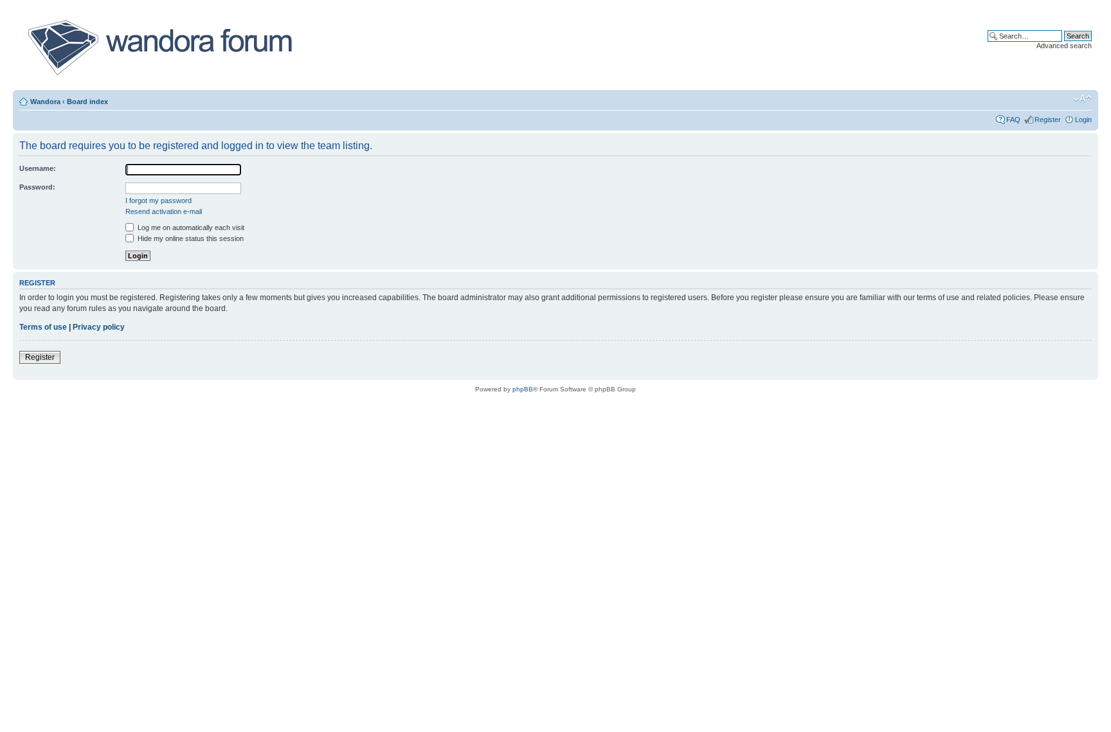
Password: (37, 187)
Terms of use (43, 327)
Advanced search (1064, 45)
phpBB (522, 389)
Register (1047, 119)
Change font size (1082, 99)
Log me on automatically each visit (190, 227)
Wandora (45, 101)
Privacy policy (99, 327)
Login (1083, 119)
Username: (37, 168)
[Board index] (159, 47)
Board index (87, 101)
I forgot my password (158, 200)
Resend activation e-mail (163, 211)
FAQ (1013, 119)
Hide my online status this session (190, 238)
